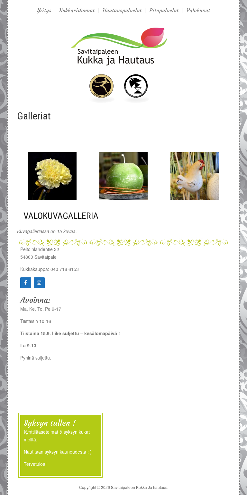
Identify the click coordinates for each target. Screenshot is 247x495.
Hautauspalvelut (122, 10)
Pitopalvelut (164, 10)
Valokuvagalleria (60, 216)
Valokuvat (198, 10)
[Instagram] (39, 282)
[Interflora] (102, 100)
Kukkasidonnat (77, 10)
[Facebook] (25, 282)
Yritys (44, 10)
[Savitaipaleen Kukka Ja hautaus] (119, 66)
